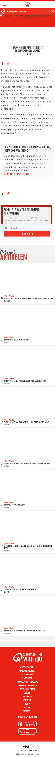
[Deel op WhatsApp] (8, 63)
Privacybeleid (27, 678)
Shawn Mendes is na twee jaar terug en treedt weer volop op (27, 463)
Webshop (27, 707)
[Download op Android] (27, 731)
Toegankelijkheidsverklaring (27, 681)
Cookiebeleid (27, 674)
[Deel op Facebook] (2, 63)
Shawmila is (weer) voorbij (14, 504)
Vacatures (27, 696)
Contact (27, 692)
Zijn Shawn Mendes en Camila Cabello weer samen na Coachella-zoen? (28, 547)
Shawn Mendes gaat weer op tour (16, 339)
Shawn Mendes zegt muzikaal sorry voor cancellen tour (25, 381)
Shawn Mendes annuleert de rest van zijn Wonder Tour (24, 630)
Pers (27, 703)
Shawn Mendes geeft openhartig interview (20, 589)
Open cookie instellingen (17, 174)
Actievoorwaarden (27, 667)
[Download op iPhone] (27, 724)
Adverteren (27, 700)
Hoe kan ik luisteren (27, 689)
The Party (26, 711)
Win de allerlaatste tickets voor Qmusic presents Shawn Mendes (28, 298)
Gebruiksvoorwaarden (26, 685)
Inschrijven (27, 234)
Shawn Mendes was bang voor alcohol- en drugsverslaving (26, 422)
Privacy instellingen (27, 671)
